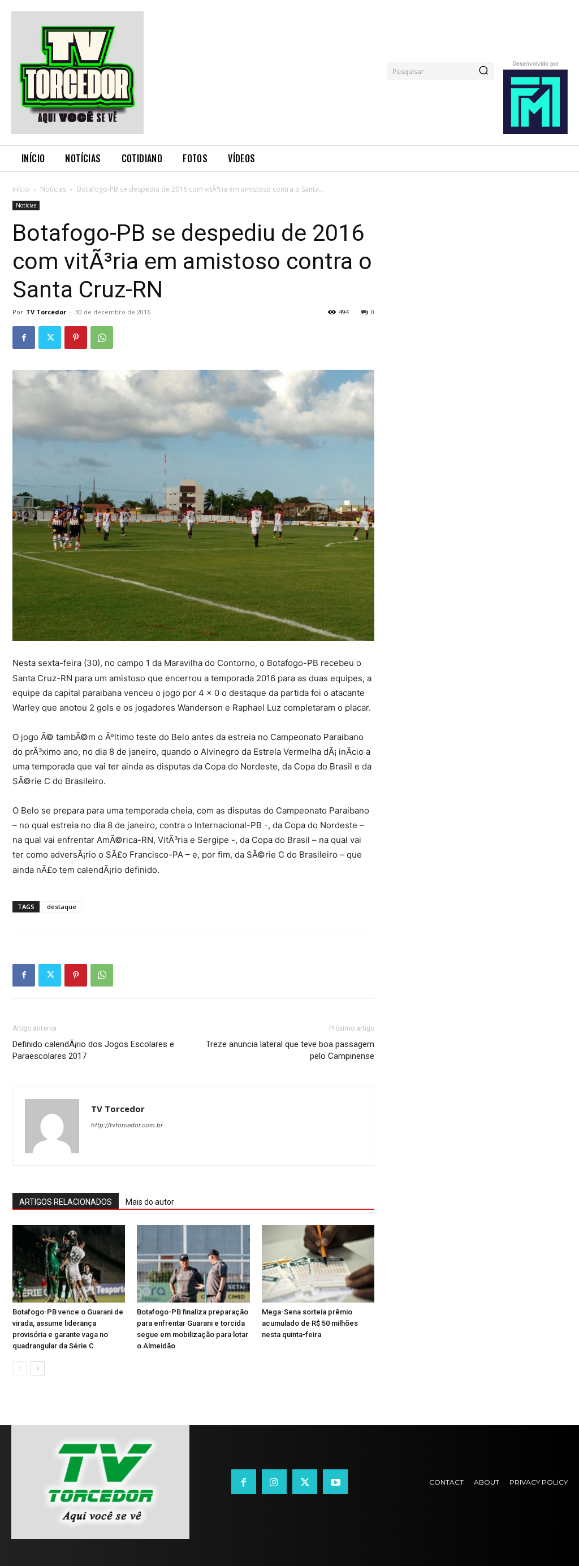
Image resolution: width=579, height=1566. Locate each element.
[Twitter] (49, 337)
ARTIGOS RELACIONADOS (65, 1201)
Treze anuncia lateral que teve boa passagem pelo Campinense (290, 1050)
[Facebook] (23, 337)
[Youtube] (335, 1481)
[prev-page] (19, 1368)
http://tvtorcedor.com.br (127, 1125)
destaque (61, 906)
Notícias (53, 189)
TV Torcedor (46, 312)
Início (20, 189)
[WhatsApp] (101, 337)
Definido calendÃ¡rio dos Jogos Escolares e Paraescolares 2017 (93, 1050)
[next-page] (38, 1368)
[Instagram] (274, 1481)
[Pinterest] (75, 337)
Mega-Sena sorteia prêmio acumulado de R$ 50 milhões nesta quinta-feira (310, 1323)
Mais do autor (150, 1201)
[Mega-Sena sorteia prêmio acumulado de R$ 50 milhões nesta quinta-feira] (318, 1264)
